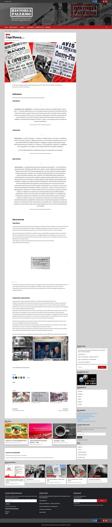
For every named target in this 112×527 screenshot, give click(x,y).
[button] (106, 27)
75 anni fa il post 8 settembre (56, 402)
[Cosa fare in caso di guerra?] (97, 471)
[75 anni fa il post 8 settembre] (59, 397)
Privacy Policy (77, 502)
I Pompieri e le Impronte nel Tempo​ (84, 414)
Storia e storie (18, 437)
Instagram (80, 394)
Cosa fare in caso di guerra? (84, 362)
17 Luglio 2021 (38, 444)
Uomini (28, 476)
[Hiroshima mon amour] (40, 397)
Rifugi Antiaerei (13, 27)
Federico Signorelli (10, 442)
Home (6, 27)
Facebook (80, 391)
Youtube (80, 404)
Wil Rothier (9, 40)
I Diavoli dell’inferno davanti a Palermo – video (38, 441)
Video (42, 437)
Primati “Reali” (42, 512)
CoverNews (61, 524)
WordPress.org (81, 457)
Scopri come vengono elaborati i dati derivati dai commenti (40, 457)
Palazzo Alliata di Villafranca (83, 418)
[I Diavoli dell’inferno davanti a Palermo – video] (40, 431)
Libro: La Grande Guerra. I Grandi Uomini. (87, 359)
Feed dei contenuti (82, 452)
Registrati (80, 447)
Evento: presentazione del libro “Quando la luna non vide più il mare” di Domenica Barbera (91, 351)
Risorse (22, 27)
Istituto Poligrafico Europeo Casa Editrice (86, 416)
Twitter (79, 396)
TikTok (79, 399)
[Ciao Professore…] (35, 471)
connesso (13, 455)
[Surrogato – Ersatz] (64, 431)
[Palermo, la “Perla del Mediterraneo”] (16, 431)
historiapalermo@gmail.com (80, 496)
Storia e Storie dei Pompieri (17, 402)
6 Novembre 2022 (77, 482)
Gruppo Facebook (77, 497)
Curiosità (7, 34)
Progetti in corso (39, 27)
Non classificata (97, 476)
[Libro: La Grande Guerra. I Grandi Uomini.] (77, 471)
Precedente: (18, 409)
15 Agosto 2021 (16, 442)
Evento (7, 476)
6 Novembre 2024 (35, 481)
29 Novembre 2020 (63, 442)
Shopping (47, 27)
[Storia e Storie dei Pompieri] (21, 397)
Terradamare (80, 419)
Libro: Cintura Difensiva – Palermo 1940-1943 (88, 356)
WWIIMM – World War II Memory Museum (86, 421)
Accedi (79, 449)
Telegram (80, 401)
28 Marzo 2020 (14, 40)
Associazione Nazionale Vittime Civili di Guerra (87, 413)
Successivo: (63, 409)
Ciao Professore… (82, 354)
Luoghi (54, 476)
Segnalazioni (30, 27)
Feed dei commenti (82, 454)
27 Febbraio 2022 (97, 481)
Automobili (8, 437)
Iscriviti (79, 437)
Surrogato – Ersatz (59, 441)
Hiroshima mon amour (35, 402)
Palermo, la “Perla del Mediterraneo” (16, 441)
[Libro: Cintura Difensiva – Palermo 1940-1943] (56, 471)
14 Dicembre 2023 (56, 482)
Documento (50, 476)
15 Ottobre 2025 (14, 483)
